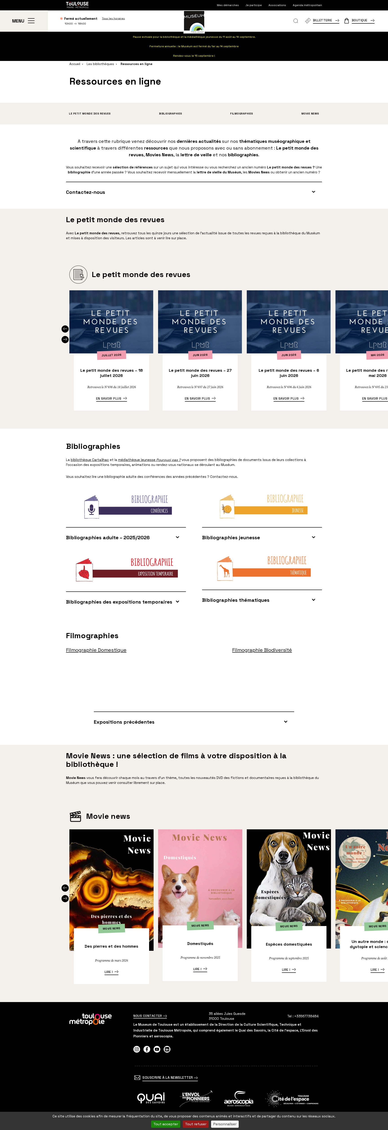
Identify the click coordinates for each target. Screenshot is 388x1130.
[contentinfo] (194, 1066)
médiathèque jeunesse (149, 460)
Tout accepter (165, 1124)
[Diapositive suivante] (65, 339)
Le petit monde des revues (90, 113)
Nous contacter (148, 1016)
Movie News (310, 113)
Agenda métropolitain (307, 5)
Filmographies (241, 113)
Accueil (74, 64)
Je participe (254, 5)
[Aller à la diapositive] (65, 329)
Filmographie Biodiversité (262, 650)
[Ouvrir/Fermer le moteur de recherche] (295, 21)
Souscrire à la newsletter (168, 1077)
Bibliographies (170, 113)
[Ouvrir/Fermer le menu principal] (31, 21)
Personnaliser (224, 1124)
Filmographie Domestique (96, 650)
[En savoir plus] (151, 1098)
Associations (277, 5)
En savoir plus (108, 398)
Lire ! (109, 972)
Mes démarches (228, 5)
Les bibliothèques (100, 64)
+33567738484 (306, 1016)
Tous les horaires (113, 18)
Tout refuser (195, 1124)
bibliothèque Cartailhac (90, 460)
